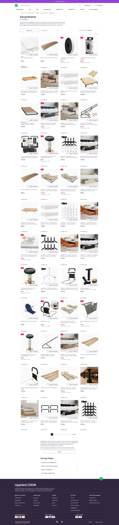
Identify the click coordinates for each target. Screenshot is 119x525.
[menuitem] (20, 9)
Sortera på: (84, 30)
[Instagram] (57, 522)
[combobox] (50, 5)
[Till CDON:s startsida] (16, 5)
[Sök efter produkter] (79, 5)
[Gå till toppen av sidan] (101, 478)
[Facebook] (62, 522)
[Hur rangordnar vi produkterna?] (80, 30)
